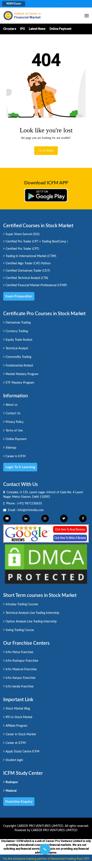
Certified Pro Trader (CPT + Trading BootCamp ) (37, 241)
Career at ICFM (16, 742)
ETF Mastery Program (20, 382)
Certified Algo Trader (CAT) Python (28, 263)
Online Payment (60, 28)
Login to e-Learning (20, 467)
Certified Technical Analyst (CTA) (27, 278)
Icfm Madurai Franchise (21, 669)
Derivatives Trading (18, 322)
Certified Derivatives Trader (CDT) (28, 270)
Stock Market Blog (18, 708)
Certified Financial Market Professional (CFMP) (36, 285)
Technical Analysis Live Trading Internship (32, 612)
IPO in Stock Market (19, 717)
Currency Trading (17, 331)
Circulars (9, 28)
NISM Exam (13, 3)
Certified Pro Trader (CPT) (22, 248)
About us (12, 404)
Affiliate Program (16, 725)
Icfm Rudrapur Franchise (22, 660)
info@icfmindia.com (31, 510)
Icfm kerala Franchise (19, 686)
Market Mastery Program (22, 374)
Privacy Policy (15, 422)
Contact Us (13, 413)
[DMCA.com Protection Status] (46, 564)
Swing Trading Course (20, 630)
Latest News (37, 28)
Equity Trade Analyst (19, 339)
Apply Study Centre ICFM (22, 751)
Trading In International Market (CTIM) (31, 256)
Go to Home (46, 150)
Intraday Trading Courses (22, 604)
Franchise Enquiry (18, 801)
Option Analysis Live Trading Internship (31, 621)
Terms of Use (14, 430)
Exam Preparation (18, 296)
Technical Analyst (17, 348)
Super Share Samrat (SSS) (23, 234)
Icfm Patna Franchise (19, 652)
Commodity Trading (18, 357)
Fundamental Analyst (19, 365)
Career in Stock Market (21, 734)
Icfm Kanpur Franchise (20, 677)
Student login (14, 760)
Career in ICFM (15, 456)
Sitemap (11, 447)
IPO (22, 28)
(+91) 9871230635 (29, 503)
